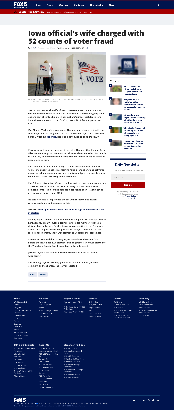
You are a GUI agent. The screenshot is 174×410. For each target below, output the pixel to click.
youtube (134, 400)
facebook (139, 400)
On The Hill (18, 359)
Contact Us (43, 359)
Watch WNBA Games (72, 374)
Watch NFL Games (71, 348)
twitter (144, 400)
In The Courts (19, 362)
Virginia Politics (94, 307)
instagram (148, 400)
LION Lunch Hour (145, 302)
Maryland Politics (95, 305)
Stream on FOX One (74, 344)
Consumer (18, 327)
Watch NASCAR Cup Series (74, 359)
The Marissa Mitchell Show (24, 348)
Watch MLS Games (71, 377)
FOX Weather (44, 316)
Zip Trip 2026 (144, 315)
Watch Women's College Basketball (73, 370)
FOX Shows (118, 307)
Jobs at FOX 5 (44, 384)
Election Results (95, 313)
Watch (117, 298)
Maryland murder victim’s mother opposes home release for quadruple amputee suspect (134, 104)
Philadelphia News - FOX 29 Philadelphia (74, 308)
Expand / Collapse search (158, 5)
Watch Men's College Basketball (72, 365)
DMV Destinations (146, 305)
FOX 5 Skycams (45, 305)
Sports (16, 321)
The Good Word (20, 368)
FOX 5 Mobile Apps (46, 367)
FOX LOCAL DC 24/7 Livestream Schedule (122, 316)
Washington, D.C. (20, 302)
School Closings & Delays (49, 310)
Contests (42, 373)
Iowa (53, 48)
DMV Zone (18, 351)
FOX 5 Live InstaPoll (46, 348)
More (111, 5)
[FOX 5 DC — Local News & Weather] (22, 5)
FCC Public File (44, 376)
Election (92, 310)
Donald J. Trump (95, 316)
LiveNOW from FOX (121, 305)
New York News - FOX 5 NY (73, 303)
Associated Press (43, 48)
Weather (43, 298)
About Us (44, 344)
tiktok (153, 400)
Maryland (17, 307)
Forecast (42, 302)
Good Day (144, 298)
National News (19, 315)
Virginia (17, 305)
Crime (16, 318)
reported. (52, 136)
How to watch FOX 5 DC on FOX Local (123, 311)
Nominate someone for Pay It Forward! (148, 311)
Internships (43, 381)
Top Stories (18, 338)
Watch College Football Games (73, 352)
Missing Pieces (19, 376)
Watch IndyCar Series (72, 362)
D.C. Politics (93, 302)
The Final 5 (18, 357)
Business (17, 324)
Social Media (44, 370)
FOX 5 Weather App (46, 313)
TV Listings (118, 302)
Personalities (44, 362)
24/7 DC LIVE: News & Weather (22, 311)
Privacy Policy (130, 196)
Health (16, 329)
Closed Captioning (46, 387)
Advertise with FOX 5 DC (48, 351)
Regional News (72, 298)
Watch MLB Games (71, 356)
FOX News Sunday (21, 335)
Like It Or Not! (19, 354)
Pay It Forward (144, 307)
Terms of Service (129, 198)
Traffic (41, 307)
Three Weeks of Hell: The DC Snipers (23, 372)
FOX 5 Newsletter (46, 364)
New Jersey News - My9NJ (74, 312)
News (43, 274)
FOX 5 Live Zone (20, 365)
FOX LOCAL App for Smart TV (49, 355)
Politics (93, 298)
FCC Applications (45, 379)
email (158, 400)
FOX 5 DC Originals (24, 344)
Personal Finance (20, 332)
